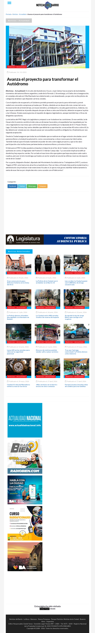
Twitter (22, 186)
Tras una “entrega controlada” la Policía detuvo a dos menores (76, 352)
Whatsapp (32, 186)
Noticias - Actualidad (19, 14)
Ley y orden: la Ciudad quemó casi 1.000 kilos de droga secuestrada (76, 283)
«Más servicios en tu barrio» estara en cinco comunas (46, 385)
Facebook (12, 186)
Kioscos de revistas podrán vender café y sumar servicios (47, 351)
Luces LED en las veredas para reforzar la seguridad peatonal (18, 352)
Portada (8, 14)
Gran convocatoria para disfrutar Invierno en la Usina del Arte (18, 283)
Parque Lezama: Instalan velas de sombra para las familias (76, 385)
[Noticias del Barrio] (47, 5)
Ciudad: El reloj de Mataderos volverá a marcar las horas (18, 385)
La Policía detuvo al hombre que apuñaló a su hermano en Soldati (18, 317)
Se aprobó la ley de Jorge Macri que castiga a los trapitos (74, 317)
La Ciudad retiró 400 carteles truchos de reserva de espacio (47, 316)
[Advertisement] (47, 211)
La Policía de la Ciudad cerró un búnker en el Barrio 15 (47, 282)
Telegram (42, 186)
